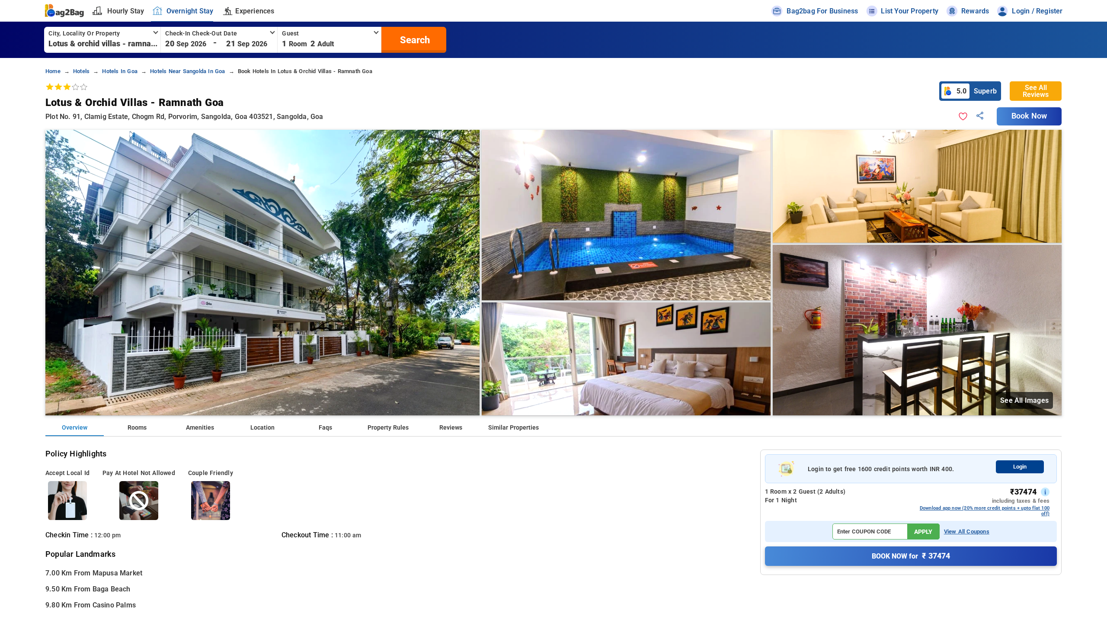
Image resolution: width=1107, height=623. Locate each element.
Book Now (1029, 116)
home (53, 71)
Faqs (325, 427)
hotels (81, 71)
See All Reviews (1036, 91)
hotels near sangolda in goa (187, 71)
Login (1020, 466)
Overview (74, 427)
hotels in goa (120, 71)
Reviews (450, 427)
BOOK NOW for (911, 556)
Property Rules (388, 427)
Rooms (137, 427)
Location (262, 427)
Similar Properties (513, 427)
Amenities (200, 427)
